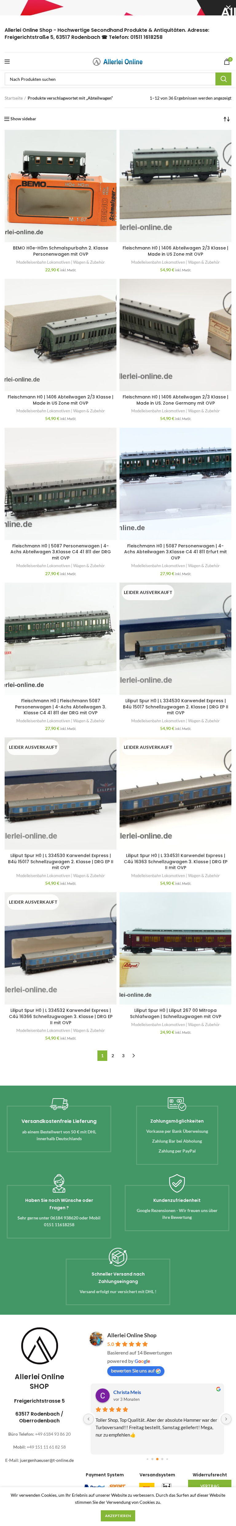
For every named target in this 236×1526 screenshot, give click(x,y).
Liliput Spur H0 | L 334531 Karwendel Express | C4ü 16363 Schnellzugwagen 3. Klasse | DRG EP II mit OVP (175, 861)
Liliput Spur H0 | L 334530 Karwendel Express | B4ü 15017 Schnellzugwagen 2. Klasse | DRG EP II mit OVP (175, 707)
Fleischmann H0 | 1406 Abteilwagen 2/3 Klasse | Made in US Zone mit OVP (175, 251)
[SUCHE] (223, 78)
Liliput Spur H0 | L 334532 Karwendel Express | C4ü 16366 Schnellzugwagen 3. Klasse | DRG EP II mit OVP (60, 1016)
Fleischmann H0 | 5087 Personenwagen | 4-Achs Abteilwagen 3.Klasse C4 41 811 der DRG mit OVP (60, 552)
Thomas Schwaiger (134, 1392)
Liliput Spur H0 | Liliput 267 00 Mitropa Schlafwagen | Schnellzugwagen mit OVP (175, 1013)
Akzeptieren (118, 1515)
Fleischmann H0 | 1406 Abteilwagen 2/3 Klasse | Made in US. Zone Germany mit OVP (175, 400)
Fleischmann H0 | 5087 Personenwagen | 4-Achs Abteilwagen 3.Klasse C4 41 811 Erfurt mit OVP (175, 552)
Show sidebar (23, 119)
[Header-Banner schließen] (228, 7)
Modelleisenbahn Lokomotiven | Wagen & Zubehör (60, 262)
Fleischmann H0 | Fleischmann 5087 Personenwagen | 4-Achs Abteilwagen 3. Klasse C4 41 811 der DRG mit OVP (60, 707)
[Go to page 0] (147, 1459)
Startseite (14, 98)
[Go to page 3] (162, 1459)
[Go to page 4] (167, 1459)
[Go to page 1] (152, 1459)
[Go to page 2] (157, 1459)
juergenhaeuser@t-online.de (47, 1460)
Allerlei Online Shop (131, 1335)
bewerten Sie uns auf (133, 1370)
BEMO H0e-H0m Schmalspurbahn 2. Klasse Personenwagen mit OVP (60, 251)
